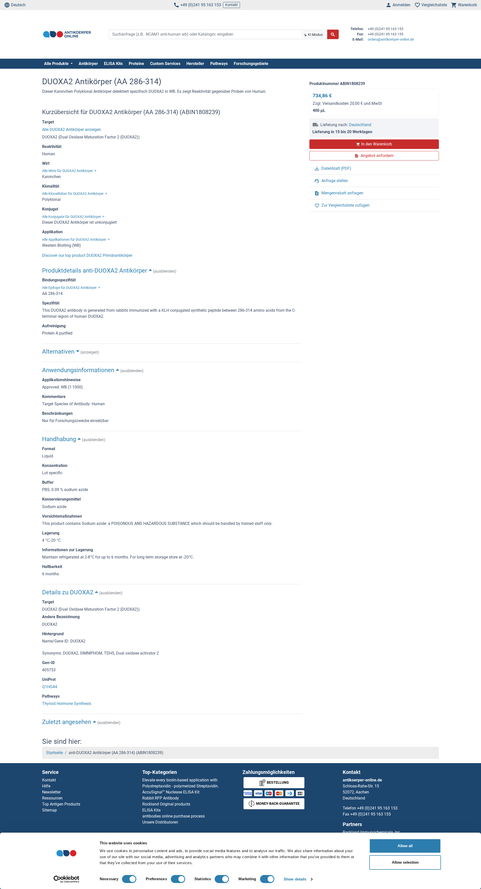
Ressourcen (52, 798)
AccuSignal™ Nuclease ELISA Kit (170, 792)
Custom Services (165, 63)
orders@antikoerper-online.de (391, 39)
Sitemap (49, 810)
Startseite (54, 752)
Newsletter (51, 792)
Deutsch (18, 5)
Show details (295, 879)
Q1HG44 (49, 686)
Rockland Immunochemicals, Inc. (372, 832)
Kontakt (231, 5)
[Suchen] (333, 34)
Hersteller (195, 63)
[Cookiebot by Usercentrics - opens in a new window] (66, 879)
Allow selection (405, 862)
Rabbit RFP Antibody (160, 798)
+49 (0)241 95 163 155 (370, 814)
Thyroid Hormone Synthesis (66, 703)
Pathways (219, 63)
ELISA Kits (113, 63)
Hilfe (46, 786)
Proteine (136, 63)
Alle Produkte (57, 63)
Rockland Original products (166, 804)
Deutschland (360, 124)
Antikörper (88, 63)
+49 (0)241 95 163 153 (200, 5)
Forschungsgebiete (251, 63)
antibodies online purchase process (173, 816)
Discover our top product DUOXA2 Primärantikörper (87, 255)
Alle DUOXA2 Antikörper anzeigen (71, 129)
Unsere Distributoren (160, 822)
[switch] (178, 879)
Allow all (405, 846)
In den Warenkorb (376, 144)
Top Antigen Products (61, 804)
